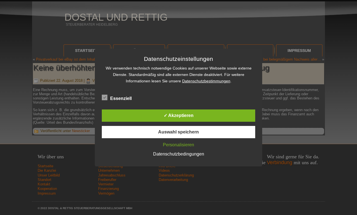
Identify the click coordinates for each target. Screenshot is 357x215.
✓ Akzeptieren (179, 115)
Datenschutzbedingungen (178, 154)
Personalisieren (178, 144)
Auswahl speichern (178, 132)
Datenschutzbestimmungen (206, 81)
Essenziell (121, 98)
